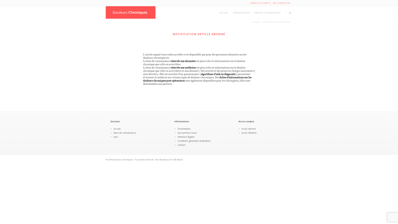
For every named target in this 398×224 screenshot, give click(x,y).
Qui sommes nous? (187, 132)
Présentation (241, 12)
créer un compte (260, 3)
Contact (181, 144)
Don (115, 136)
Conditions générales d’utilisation (194, 140)
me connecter (281, 3)
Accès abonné (249, 128)
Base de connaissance (267, 12)
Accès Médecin (249, 132)
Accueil (224, 12)
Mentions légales (186, 136)
